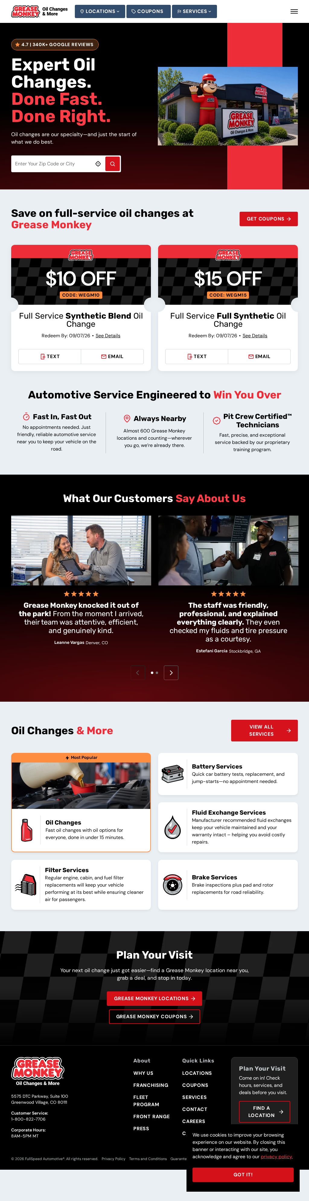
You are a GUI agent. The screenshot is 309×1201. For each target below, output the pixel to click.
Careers (193, 1121)
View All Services (261, 730)
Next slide (171, 673)
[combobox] (66, 163)
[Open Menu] (294, 11)
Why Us (143, 1073)
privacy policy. (277, 1156)
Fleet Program (146, 1101)
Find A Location (261, 1111)
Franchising (150, 1085)
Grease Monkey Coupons (151, 1016)
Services (195, 11)
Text (53, 356)
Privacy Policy (114, 1158)
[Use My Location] (98, 164)
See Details (108, 335)
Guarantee (179, 1158)
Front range (151, 1116)
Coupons (150, 11)
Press (141, 1128)
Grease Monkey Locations (151, 998)
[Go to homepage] (39, 11)
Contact (195, 1109)
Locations (101, 11)
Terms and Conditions (148, 1158)
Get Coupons (266, 219)
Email (115, 356)
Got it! (243, 1174)
